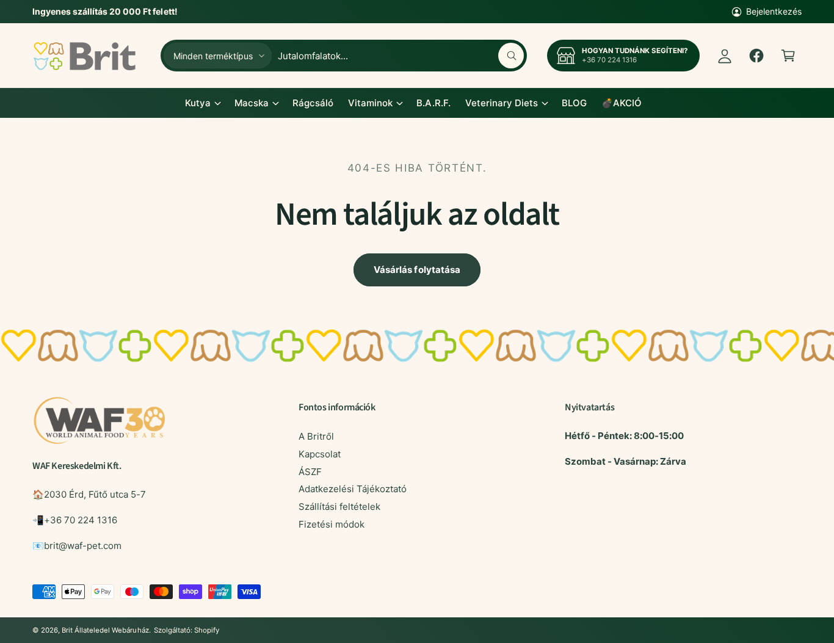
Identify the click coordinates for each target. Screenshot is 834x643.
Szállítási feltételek (339, 506)
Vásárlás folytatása (417, 269)
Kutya (198, 103)
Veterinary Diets (501, 103)
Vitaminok (370, 103)
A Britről (316, 436)
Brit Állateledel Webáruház (105, 630)
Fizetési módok (331, 524)
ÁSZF (310, 472)
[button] (788, 55)
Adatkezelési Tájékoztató (353, 489)
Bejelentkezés (774, 11)
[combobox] (401, 55)
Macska (251, 103)
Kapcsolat (320, 454)
